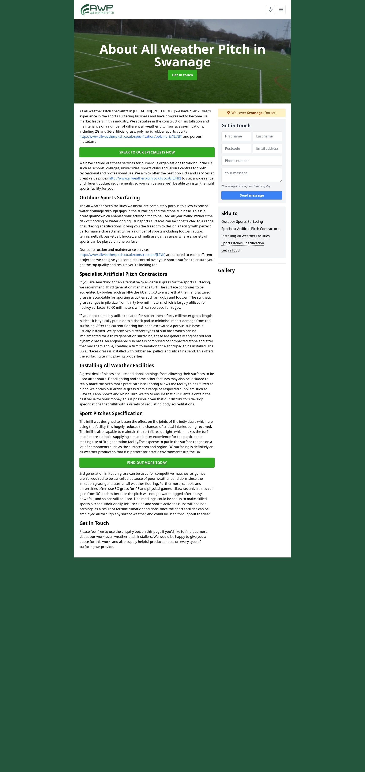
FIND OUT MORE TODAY (147, 462)
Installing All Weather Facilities (245, 236)
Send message (252, 195)
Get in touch (182, 75)
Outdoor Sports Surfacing (242, 221)
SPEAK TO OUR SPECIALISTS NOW (147, 152)
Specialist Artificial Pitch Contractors (250, 228)
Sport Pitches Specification (242, 243)
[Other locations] (270, 9)
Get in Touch (231, 250)
